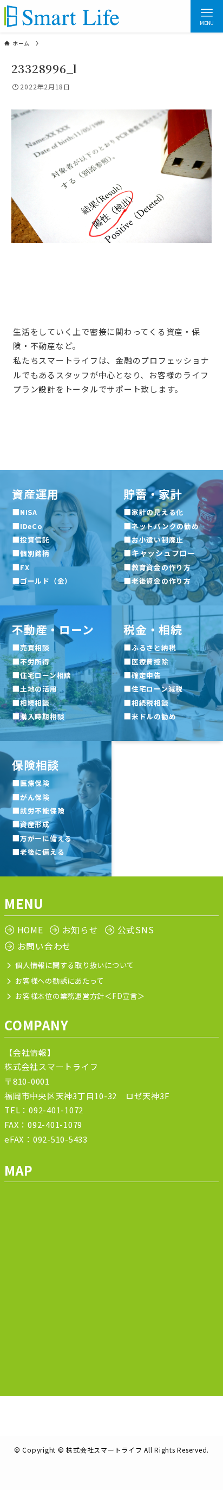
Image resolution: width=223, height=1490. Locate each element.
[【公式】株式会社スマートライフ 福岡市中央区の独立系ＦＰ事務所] (61, 16)
